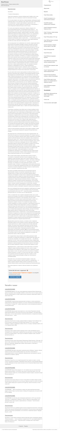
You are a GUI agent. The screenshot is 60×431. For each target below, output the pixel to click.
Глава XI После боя (48, 52)
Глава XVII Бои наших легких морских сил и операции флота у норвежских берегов (50, 81)
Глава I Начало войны (48, 14)
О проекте (21, 426)
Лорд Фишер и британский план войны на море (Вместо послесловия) (50, 95)
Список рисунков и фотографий (50, 102)
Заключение (9, 319)
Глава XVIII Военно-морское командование (9, 429)
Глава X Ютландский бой (49, 49)
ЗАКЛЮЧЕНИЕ (10, 289)
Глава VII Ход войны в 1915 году (50, 36)
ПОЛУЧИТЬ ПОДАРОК (15, 276)
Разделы (26, 426)
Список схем (46, 99)
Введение (46, 11)
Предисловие (46, 8)
